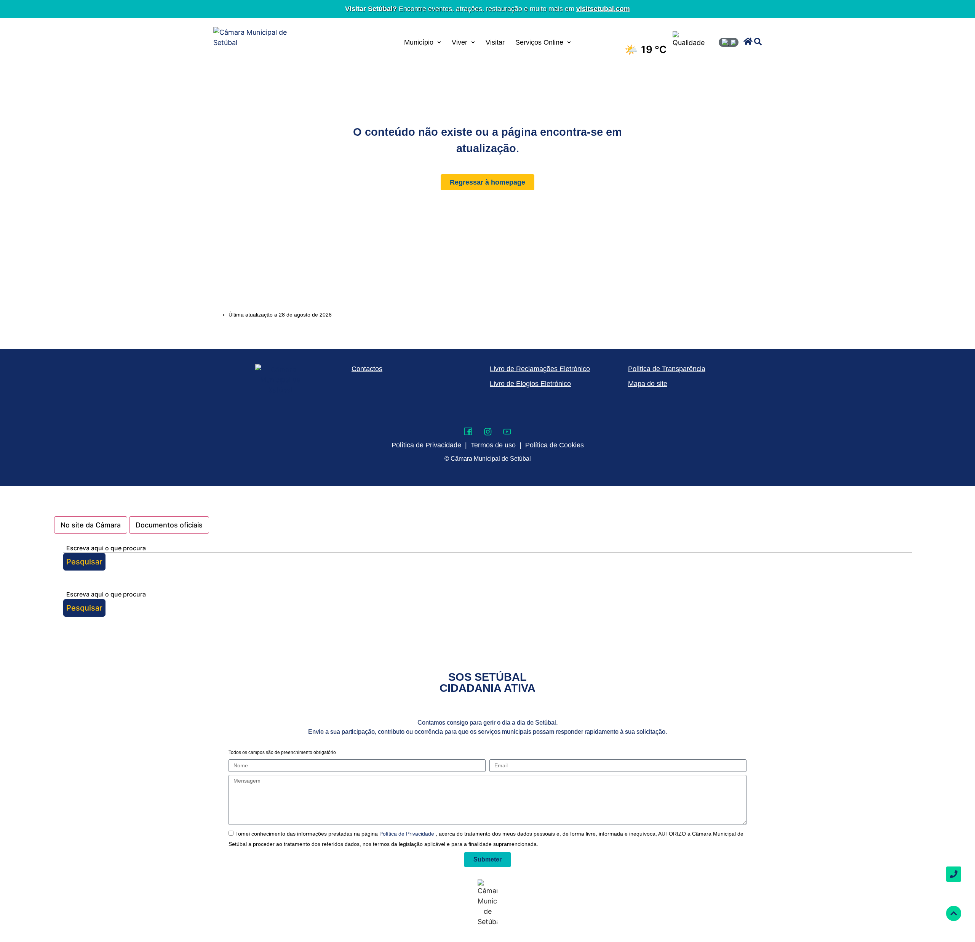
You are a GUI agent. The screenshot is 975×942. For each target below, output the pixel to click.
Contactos (367, 369)
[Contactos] (953, 874)
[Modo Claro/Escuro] (728, 42)
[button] (748, 41)
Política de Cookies (554, 445)
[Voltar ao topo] (953, 913)
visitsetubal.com (603, 9)
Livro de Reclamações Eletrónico (540, 369)
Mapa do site (647, 383)
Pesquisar (84, 561)
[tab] (90, 525)
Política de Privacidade (407, 834)
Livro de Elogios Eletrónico (530, 383)
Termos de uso (493, 445)
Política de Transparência (666, 369)
